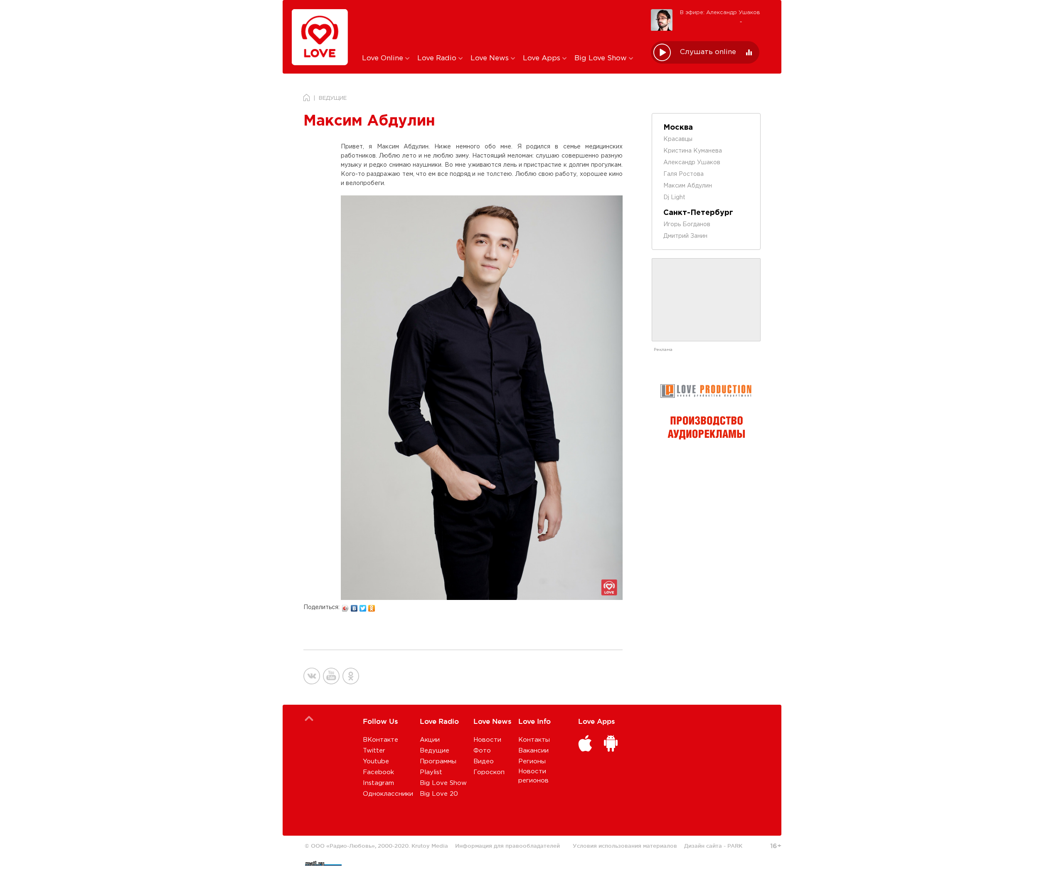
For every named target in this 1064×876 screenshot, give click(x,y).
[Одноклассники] (371, 606)
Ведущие (434, 750)
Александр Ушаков (691, 162)
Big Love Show (601, 58)
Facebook (378, 772)
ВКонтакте (380, 740)
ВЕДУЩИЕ (333, 98)
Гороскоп (489, 772)
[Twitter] (363, 606)
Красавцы (677, 139)
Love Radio (437, 58)
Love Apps (542, 58)
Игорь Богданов (686, 224)
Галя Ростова (683, 174)
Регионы (532, 761)
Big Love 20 (439, 794)
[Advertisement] (500, 26)
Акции (430, 740)
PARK (734, 846)
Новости (487, 740)
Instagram (378, 783)
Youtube (376, 761)
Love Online (383, 58)
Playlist (431, 772)
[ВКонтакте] (354, 606)
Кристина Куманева (692, 150)
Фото (482, 750)
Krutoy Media (429, 846)
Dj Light (674, 197)
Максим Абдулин (687, 185)
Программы (438, 761)
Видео (483, 761)
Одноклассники (388, 794)
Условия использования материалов (625, 846)
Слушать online (708, 52)
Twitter (374, 750)
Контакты (534, 740)
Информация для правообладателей (507, 846)
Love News (490, 58)
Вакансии (533, 750)
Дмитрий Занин (685, 236)
